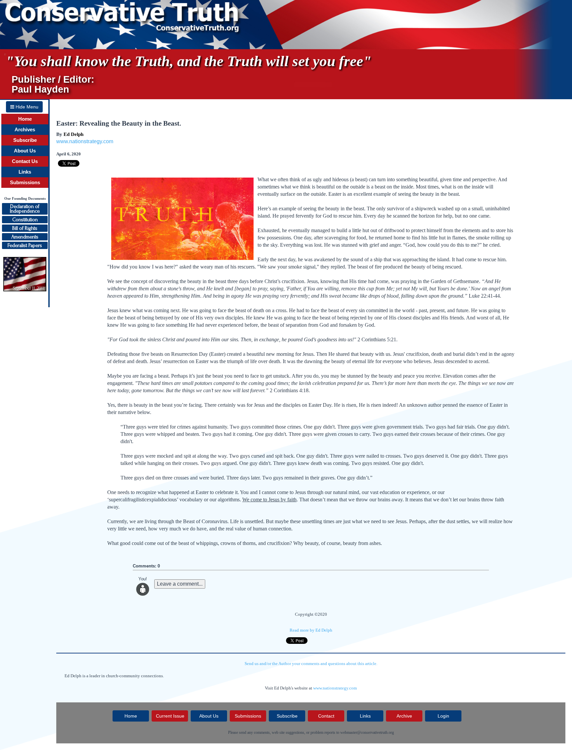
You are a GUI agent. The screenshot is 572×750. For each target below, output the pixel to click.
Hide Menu (26, 106)
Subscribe (25, 140)
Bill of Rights (24, 228)
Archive (404, 716)
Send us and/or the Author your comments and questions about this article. (311, 663)
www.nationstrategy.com (84, 141)
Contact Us (25, 161)
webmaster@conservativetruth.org (367, 732)
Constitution (25, 220)
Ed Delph (73, 134)
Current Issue (170, 716)
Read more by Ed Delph (311, 630)
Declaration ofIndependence (25, 208)
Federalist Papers (25, 245)
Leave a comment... (180, 584)
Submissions (25, 182)
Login (443, 716)
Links (25, 172)
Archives (25, 129)
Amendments (24, 237)
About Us (25, 150)
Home (25, 119)
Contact (326, 716)
